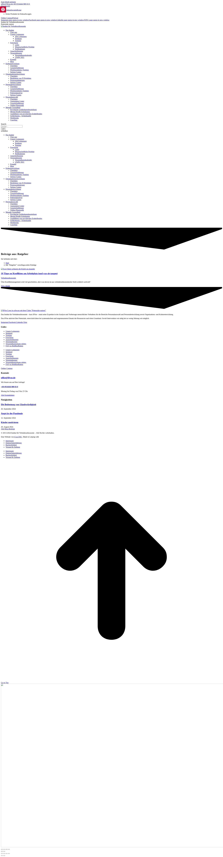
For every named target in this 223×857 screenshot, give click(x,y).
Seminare (9, 333)
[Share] (4, 853)
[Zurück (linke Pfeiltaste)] (2, 851)
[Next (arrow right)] (4, 855)
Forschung (9, 338)
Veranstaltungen (11, 342)
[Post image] (18, 269)
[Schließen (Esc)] (9, 849)
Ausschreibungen (12, 340)
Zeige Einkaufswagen (9, 10)
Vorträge (9, 335)
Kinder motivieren (9, 422)
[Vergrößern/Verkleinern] (2, 849)
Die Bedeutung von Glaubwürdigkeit (18, 404)
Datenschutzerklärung (14, 443)
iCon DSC (18, 437)
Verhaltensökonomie (8, 278)
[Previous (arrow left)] (2, 855)
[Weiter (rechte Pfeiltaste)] (4, 851)
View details (5, 286)
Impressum (10, 441)
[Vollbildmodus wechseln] (4, 849)
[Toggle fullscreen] (6, 853)
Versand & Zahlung (13, 447)
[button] (111, 131)
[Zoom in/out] (9, 853)
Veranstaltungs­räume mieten (16, 344)
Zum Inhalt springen (8, 2)
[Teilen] (6, 849)
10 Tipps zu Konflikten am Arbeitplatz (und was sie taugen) (29, 273)
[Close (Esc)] (2, 853)
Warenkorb (5, 6)
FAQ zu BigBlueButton (14, 346)
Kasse (19, 10)
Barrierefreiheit (11, 445)
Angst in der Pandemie (12, 413)
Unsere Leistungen (12, 331)
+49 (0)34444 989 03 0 (21, 4)
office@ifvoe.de (7, 4)
